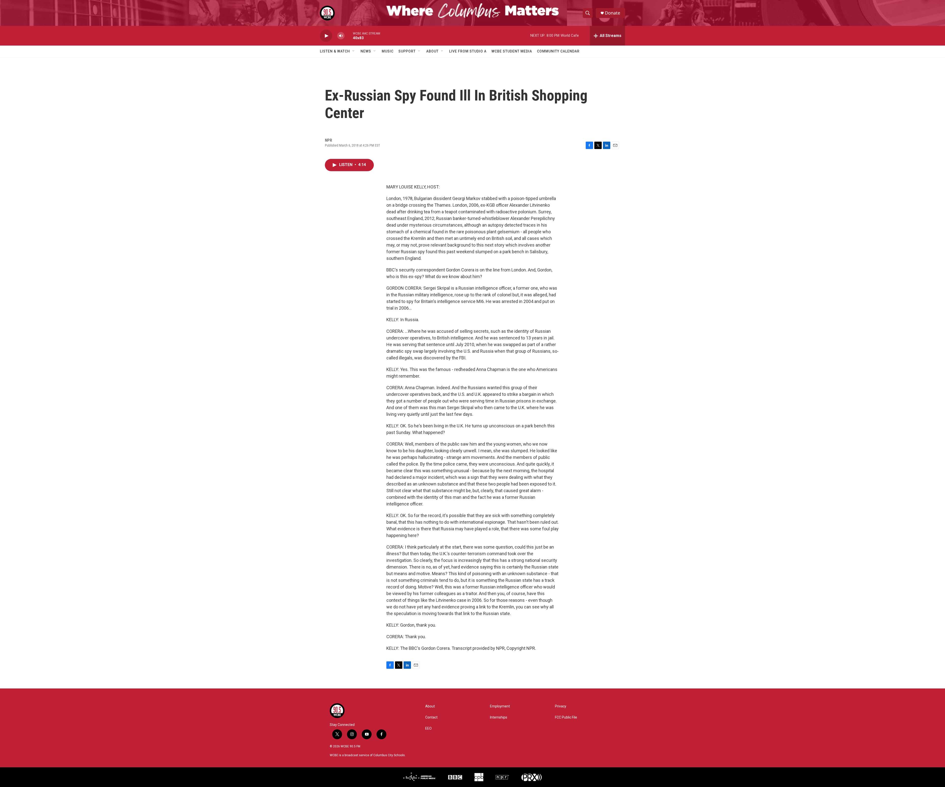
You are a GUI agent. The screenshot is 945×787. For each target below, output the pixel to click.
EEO (428, 728)
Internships (498, 717)
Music (388, 51)
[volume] (341, 35)
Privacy (560, 706)
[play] (326, 36)
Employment (500, 706)
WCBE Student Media (511, 51)
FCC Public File (566, 717)
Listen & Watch (335, 51)
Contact (431, 717)
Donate (612, 13)
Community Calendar (558, 51)
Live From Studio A (468, 51)
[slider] (348, 35)
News (366, 51)
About (432, 51)
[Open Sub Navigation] (354, 51)
